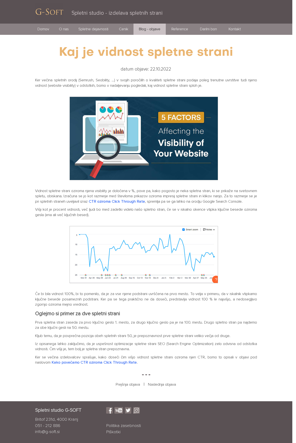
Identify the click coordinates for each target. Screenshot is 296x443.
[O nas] (63, 34)
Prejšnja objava (128, 385)
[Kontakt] (235, 34)
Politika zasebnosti (123, 426)
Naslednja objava (162, 385)
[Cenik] (123, 34)
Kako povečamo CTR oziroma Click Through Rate (94, 362)
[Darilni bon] (208, 34)
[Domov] (43, 34)
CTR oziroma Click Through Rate (117, 202)
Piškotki (113, 432)
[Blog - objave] (149, 34)
